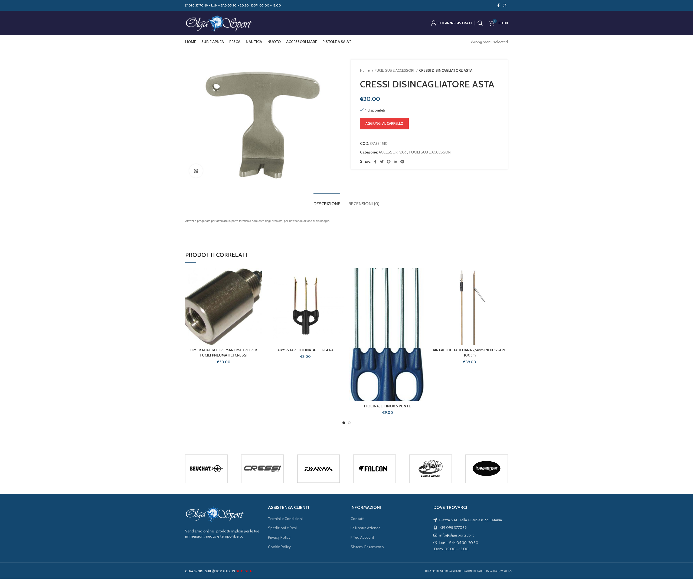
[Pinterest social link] (388, 161)
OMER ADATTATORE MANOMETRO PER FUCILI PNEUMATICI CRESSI (223, 353)
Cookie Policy (279, 546)
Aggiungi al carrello (384, 123)
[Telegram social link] (402, 161)
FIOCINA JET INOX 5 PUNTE (387, 406)
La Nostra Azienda (365, 527)
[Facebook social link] (498, 5)
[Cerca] (480, 23)
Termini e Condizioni (285, 518)
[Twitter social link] (381, 161)
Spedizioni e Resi (282, 527)
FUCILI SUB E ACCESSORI (395, 70)
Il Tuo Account (362, 537)
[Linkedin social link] (395, 161)
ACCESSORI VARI (393, 152)
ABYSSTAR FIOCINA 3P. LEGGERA (305, 350)
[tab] (326, 201)
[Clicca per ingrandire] (196, 171)
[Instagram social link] (504, 5)
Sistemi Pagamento (367, 546)
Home (365, 70)
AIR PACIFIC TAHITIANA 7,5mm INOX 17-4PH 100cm (469, 353)
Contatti (357, 518)
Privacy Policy (279, 537)
